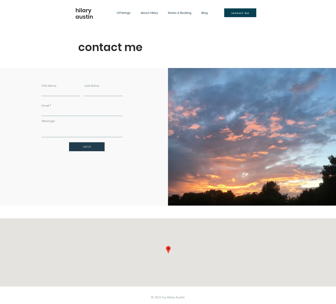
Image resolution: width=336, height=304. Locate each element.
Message (48, 121)
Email (45, 105)
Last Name (91, 85)
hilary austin (84, 14)
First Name (49, 85)
